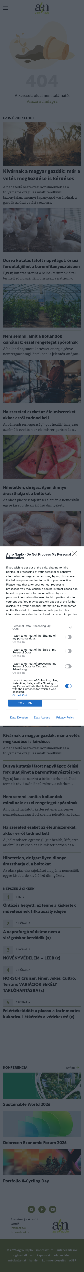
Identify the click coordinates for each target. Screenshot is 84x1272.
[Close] (76, 555)
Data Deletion (19, 717)
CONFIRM (25, 703)
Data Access (42, 717)
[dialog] (42, 636)
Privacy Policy (65, 717)
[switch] (68, 637)
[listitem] (42, 627)
